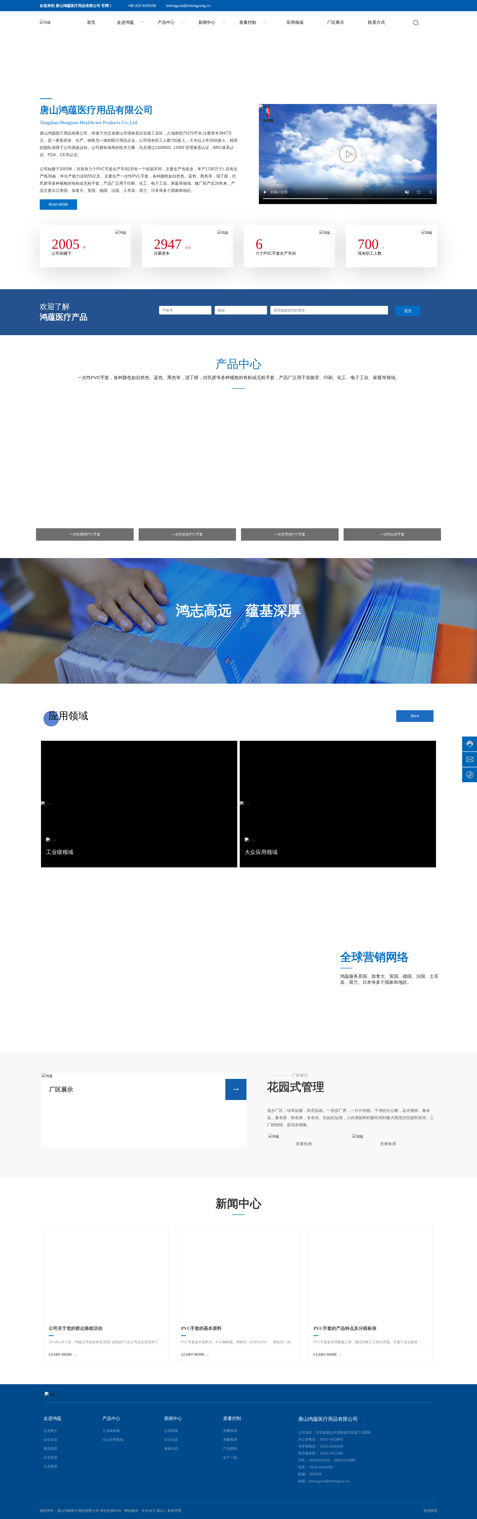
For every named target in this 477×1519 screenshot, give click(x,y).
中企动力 (149, 1511)
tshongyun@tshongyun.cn (329, 1481)
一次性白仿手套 (392, 534)
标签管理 (174, 1511)
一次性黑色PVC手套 (289, 534)
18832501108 (319, 1460)
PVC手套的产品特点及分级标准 (345, 1328)
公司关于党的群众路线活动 (75, 1328)
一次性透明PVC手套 (84, 534)
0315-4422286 (331, 1453)
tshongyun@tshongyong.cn (188, 5)
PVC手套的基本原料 (201, 1328)
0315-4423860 (331, 1439)
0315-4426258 (331, 1446)
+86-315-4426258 (141, 5)
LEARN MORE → (63, 1354)
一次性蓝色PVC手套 (187, 534)
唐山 (160, 1511)
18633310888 (344, 1460)
